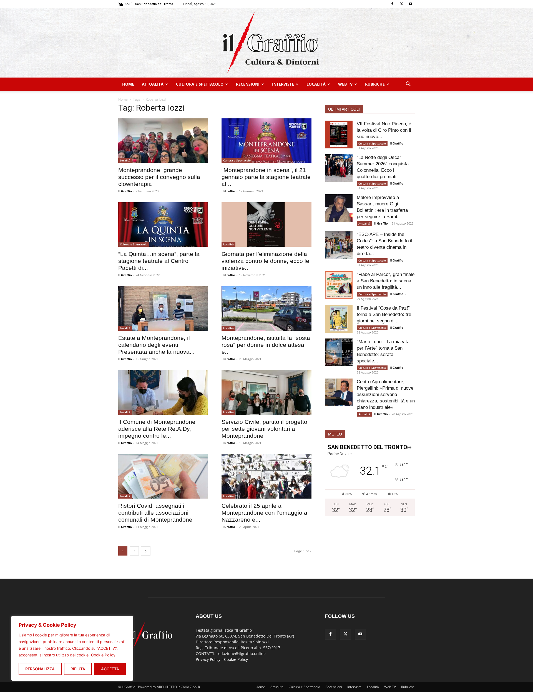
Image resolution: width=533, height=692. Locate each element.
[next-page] (145, 551)
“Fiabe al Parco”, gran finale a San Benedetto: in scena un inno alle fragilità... (385, 281)
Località (316, 84)
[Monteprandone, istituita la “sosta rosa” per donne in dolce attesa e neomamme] (266, 308)
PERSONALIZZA (40, 668)
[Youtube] (410, 4)
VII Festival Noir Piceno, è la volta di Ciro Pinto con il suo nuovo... (384, 130)
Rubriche (375, 84)
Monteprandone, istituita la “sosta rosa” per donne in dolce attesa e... (266, 345)
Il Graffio (125, 191)
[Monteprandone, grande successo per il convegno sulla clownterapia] (163, 140)
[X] (401, 4)
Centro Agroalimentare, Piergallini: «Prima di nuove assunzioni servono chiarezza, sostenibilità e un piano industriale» (386, 394)
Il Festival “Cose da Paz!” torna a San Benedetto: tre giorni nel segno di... (384, 314)
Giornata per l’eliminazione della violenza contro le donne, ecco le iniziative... (265, 261)
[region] (72, 648)
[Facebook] (392, 4)
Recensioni (248, 84)
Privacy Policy (208, 659)
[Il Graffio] (266, 43)
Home (128, 84)
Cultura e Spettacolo (199, 84)
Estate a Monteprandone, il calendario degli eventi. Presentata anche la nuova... (156, 345)
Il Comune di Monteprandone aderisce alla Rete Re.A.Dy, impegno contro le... (156, 429)
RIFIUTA (78, 668)
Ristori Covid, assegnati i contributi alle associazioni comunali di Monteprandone (155, 512)
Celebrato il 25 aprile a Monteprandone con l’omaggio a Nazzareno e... (264, 512)
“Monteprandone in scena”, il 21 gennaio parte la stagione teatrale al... (266, 177)
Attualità (153, 84)
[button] (408, 84)
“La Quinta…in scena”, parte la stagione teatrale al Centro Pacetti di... (159, 261)
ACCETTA (110, 668)
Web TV (345, 84)
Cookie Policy (103, 655)
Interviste (283, 84)
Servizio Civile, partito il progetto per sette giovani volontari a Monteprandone (264, 429)
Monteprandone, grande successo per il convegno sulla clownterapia (159, 177)
